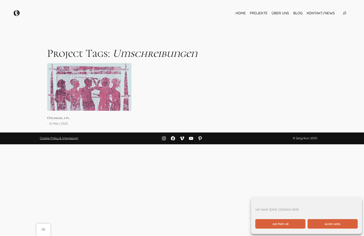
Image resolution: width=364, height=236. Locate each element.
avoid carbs (333, 224)
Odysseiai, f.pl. (58, 118)
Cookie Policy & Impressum (59, 138)
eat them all (280, 224)
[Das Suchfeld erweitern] (345, 13)
